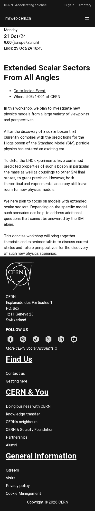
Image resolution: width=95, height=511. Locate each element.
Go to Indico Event (30, 91)
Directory (84, 5)
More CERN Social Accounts (30, 348)
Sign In (69, 5)
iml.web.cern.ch (18, 18)
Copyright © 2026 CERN (47, 502)
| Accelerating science (25, 5)
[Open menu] (87, 18)
